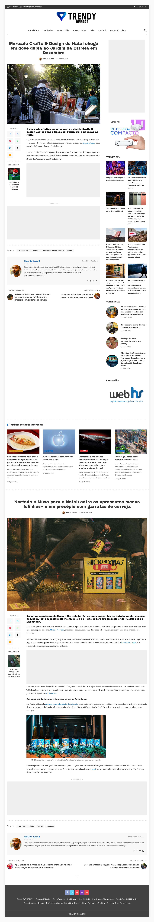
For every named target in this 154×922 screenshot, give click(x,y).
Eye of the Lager (128, 642)
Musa (52, 630)
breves (49, 451)
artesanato (23, 250)
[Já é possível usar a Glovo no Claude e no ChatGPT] (112, 328)
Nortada (60, 630)
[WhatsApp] (17, 141)
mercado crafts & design (53, 250)
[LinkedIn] (10, 148)
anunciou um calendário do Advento (61, 704)
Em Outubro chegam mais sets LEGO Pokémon (14, 186)
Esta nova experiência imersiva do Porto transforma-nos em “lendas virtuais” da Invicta (137, 183)
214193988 (13, 7)
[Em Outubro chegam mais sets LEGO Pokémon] (14, 174)
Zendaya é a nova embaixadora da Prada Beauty (131, 341)
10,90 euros (51, 693)
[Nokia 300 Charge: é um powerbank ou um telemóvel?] (14, 661)
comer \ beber (15, 451)
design (35, 250)
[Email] (10, 155)
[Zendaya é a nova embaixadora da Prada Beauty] (112, 343)
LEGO (84, 451)
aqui (94, 769)
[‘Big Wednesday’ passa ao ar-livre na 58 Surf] (115, 199)
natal (70, 250)
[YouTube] (145, 7)
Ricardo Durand (48, 58)
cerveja (22, 826)
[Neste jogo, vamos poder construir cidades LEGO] (131, 441)
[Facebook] (134, 7)
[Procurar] (145, 30)
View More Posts (89, 261)
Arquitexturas (89, 143)
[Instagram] (142, 7)
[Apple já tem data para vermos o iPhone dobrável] (59, 441)
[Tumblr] (17, 148)
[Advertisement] (63, 180)
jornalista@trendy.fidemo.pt (32, 7)
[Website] (87, 280)
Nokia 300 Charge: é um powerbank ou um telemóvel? (14, 673)
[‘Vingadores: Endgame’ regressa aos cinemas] (115, 168)
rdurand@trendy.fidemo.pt (34, 275)
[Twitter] (137, 7)
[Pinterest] (139, 7)
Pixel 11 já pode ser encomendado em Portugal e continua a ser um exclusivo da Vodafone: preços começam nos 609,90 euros (136, 216)
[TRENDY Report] (77, 17)
